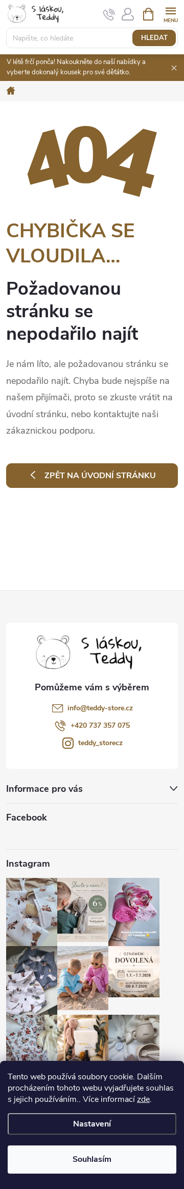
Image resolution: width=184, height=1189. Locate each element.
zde (143, 1099)
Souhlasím (92, 1159)
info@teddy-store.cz (100, 708)
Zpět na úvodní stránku (100, 475)
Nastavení (92, 1124)
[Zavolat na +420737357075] (109, 14)
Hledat (154, 38)
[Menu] (170, 13)
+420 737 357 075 (100, 725)
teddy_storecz (100, 743)
